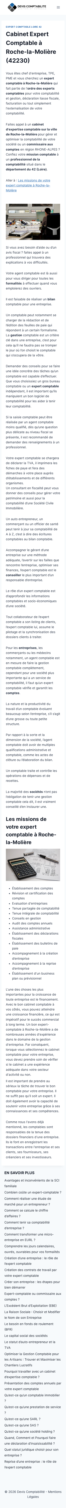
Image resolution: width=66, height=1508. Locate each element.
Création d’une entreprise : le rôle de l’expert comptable (31, 1261)
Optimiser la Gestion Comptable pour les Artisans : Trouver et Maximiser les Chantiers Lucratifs (32, 1359)
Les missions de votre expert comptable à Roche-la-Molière (28, 185)
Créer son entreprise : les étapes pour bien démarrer (32, 1284)
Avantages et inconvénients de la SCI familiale (31, 1183)
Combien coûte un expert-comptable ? (32, 1192)
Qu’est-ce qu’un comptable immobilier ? (32, 1398)
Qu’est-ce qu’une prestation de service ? (32, 1410)
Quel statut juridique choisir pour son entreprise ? (31, 1452)
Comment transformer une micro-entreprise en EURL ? (29, 1237)
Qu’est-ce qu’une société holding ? (29, 1431)
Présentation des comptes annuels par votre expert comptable (32, 1386)
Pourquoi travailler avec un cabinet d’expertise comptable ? (29, 1374)
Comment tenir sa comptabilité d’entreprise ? (27, 1225)
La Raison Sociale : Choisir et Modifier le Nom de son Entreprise (32, 1315)
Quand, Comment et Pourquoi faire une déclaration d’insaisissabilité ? (30, 1440)
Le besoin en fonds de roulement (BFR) (28, 1326)
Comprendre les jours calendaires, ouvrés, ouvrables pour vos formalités (32, 1249)
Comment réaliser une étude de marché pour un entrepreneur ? (27, 1201)
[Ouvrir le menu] (58, 7)
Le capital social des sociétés (26, 1336)
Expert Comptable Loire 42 (24, 26)
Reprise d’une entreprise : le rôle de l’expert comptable (30, 1464)
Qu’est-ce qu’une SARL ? (22, 1419)
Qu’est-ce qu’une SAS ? (21, 1425)
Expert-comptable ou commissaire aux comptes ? (32, 1296)
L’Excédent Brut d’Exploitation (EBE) (30, 1306)
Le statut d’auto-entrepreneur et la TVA (29, 1345)
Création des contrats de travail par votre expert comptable (30, 1272)
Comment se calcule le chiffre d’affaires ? (26, 1213)
